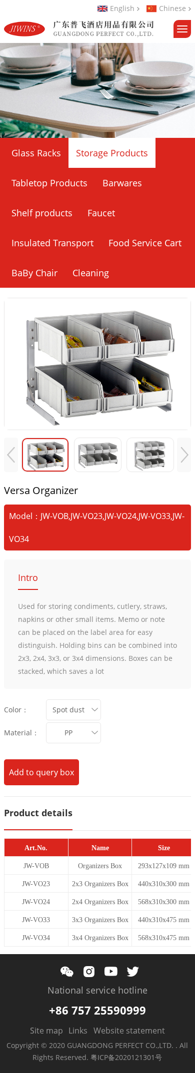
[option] (97, 364)
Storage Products (112, 153)
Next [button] (184, 455)
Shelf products (42, 213)
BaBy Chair (35, 273)
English (122, 8)
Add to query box (41, 772)
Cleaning (90, 273)
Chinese (172, 8)
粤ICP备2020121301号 (126, 1057)
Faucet (101, 213)
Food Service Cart (145, 243)
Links (78, 1030)
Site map (46, 1030)
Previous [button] (11, 455)
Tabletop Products (50, 183)
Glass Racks (36, 153)
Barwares (122, 183)
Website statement (129, 1030)
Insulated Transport (53, 243)
